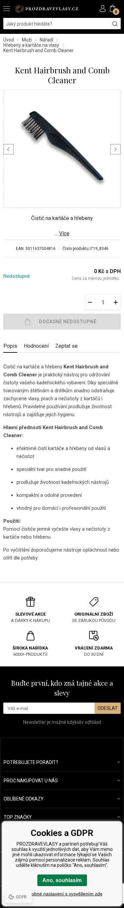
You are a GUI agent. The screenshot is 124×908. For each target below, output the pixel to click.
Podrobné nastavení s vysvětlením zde (62, 893)
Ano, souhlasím (62, 880)
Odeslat (108, 708)
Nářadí (46, 39)
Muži (27, 39)
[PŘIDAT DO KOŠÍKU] (62, 322)
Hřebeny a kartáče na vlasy (31, 45)
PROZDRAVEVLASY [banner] (46, 8)
